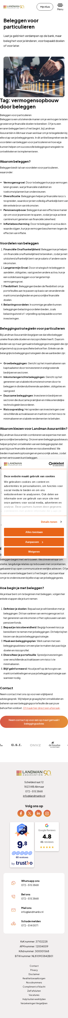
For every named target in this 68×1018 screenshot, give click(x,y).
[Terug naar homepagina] (13, 6)
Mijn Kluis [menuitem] (45, 6)
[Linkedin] (38, 812)
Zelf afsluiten (34, 991)
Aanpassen (32, 541)
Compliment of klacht (34, 986)
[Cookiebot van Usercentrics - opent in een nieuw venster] (49, 464)
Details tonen (49, 521)
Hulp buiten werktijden (34, 999)
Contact (34, 966)
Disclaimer (34, 974)
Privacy (34, 970)
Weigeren (34, 551)
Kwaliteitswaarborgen (34, 978)
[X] (29, 812)
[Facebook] (20, 812)
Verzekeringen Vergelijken (34, 1003)
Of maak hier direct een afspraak (41, 707)
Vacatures (34, 995)
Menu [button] (60, 9)
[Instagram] (47, 812)
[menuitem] (20, 813)
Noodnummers (34, 982)
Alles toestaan (34, 532)
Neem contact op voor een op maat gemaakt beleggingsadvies (34, 721)
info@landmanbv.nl (34, 795)
